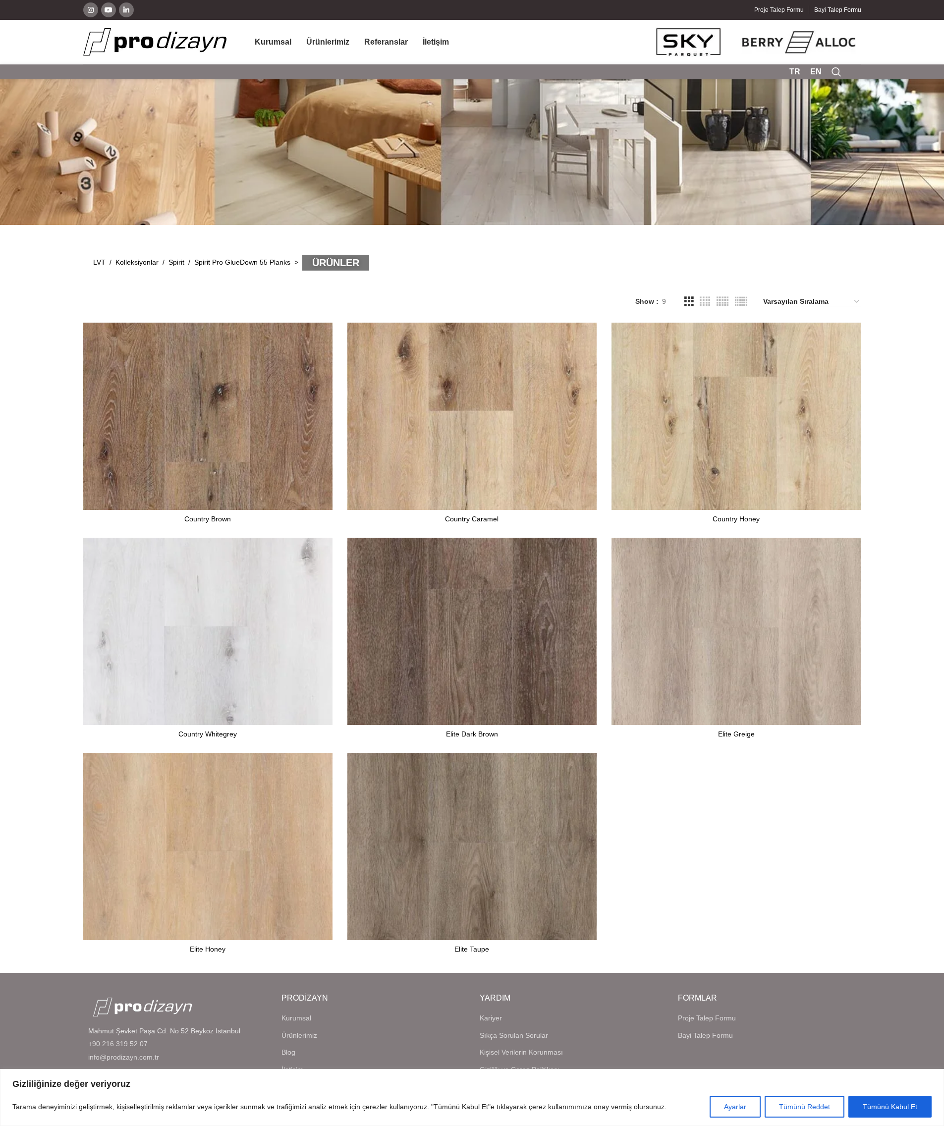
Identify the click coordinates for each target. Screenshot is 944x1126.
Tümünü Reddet (804, 1107)
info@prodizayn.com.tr (123, 1057)
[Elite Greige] (736, 631)
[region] (472, 1097)
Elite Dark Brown (472, 734)
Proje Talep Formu (707, 1018)
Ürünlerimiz (299, 1035)
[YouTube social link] (108, 9)
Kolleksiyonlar (137, 262)
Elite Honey (207, 949)
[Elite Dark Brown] (472, 631)
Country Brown (207, 519)
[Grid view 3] (689, 301)
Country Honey (736, 519)
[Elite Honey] (208, 846)
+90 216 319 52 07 (118, 1044)
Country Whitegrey (207, 734)
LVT (99, 262)
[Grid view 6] (741, 301)
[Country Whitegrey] (208, 631)
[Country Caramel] (472, 416)
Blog (288, 1052)
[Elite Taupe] (472, 846)
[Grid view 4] (705, 301)
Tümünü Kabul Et (890, 1107)
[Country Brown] (208, 416)
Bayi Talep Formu (705, 1035)
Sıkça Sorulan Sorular (514, 1035)
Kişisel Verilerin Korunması (521, 1052)
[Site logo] (155, 41)
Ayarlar (735, 1107)
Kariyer (491, 1018)
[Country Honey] (736, 416)
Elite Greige (736, 734)
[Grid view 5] (722, 301)
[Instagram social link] (90, 9)
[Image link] (142, 1007)
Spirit (176, 262)
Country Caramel (472, 519)
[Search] (836, 72)
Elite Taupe (471, 949)
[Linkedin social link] (126, 9)
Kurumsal (296, 1018)
